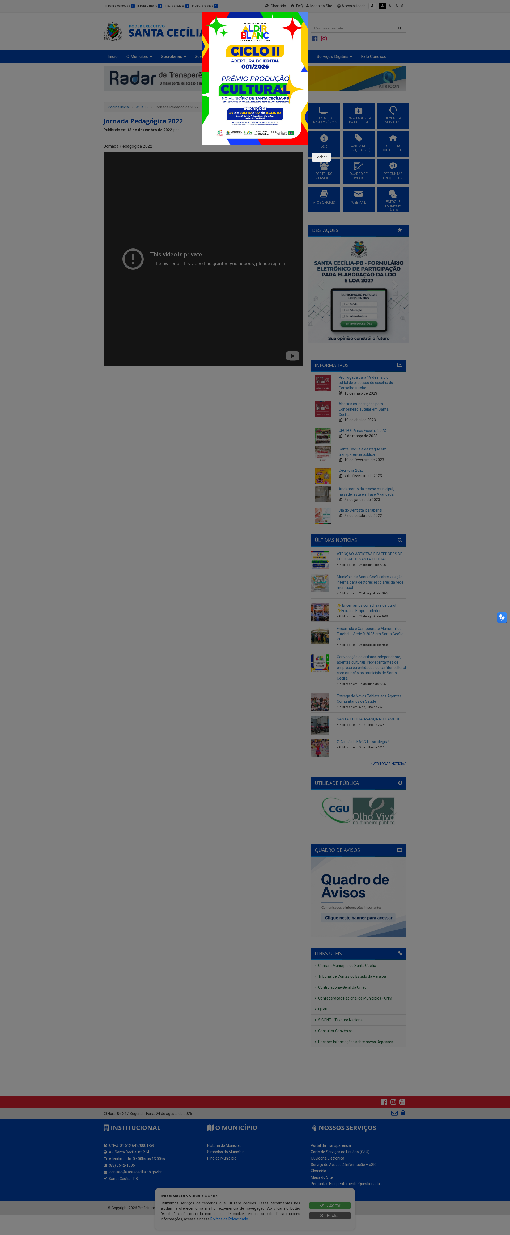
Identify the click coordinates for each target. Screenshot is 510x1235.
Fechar (321, 156)
